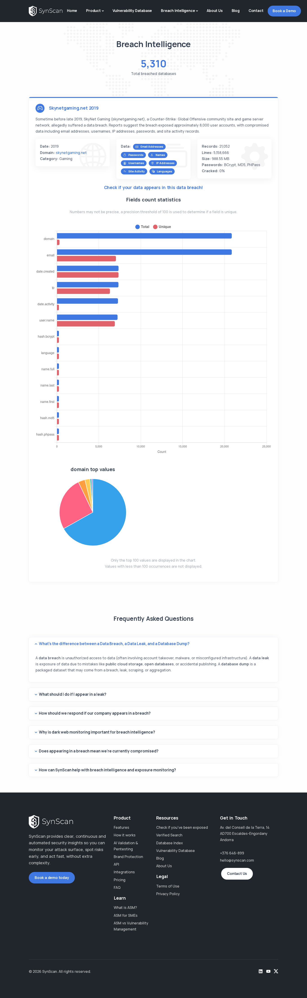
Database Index (169, 842)
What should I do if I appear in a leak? (72, 694)
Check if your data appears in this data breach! (153, 187)
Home (72, 10)
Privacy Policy (168, 893)
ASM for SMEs (126, 915)
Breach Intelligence (178, 10)
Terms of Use (167, 886)
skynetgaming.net (71, 152)
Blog (236, 10)
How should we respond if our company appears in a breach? (95, 713)
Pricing (119, 879)
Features (121, 827)
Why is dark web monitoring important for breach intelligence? (97, 732)
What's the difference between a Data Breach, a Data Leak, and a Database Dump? (114, 643)
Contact (256, 10)
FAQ (117, 887)
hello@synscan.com (237, 860)
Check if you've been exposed (182, 827)
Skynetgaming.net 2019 (74, 108)
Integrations (124, 871)
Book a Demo (284, 10)
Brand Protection (128, 856)
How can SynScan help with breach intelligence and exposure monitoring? (107, 769)
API (116, 864)
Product (93, 10)
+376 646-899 (232, 853)
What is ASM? (125, 907)
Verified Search (169, 835)
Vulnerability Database (132, 10)
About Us (214, 10)
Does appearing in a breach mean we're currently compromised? (98, 751)
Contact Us (237, 873)
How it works (125, 835)
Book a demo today (52, 877)
